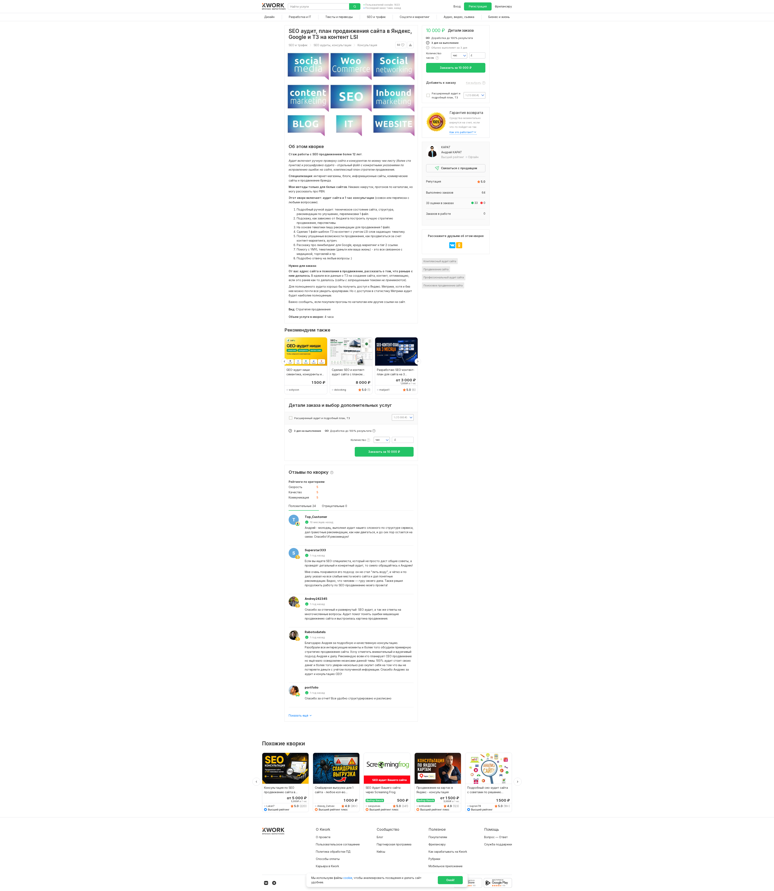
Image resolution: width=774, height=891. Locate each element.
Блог (380, 837)
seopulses (374, 806)
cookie (347, 878)
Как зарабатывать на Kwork (448, 851)
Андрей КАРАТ (451, 152)
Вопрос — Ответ (496, 837)
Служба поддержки (498, 844)
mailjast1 (384, 389)
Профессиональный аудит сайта (443, 277)
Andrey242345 (316, 599)
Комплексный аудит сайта (439, 261)
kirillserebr (425, 806)
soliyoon (294, 389)
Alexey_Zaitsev (326, 806)
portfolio (311, 687)
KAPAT (445, 147)
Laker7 (270, 806)
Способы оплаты (328, 859)
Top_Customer (316, 517)
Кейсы (381, 851)
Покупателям (438, 837)
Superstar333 (315, 550)
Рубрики (434, 859)
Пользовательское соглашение (338, 844)
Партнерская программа (394, 844)
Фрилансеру (503, 6)
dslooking (340, 389)
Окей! (450, 880)
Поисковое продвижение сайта (443, 285)
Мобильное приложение (445, 866)
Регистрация (478, 6)
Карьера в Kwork (327, 866)
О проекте (323, 837)
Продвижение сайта (435, 269)
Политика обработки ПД (333, 851)
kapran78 (475, 806)
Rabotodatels (315, 632)
